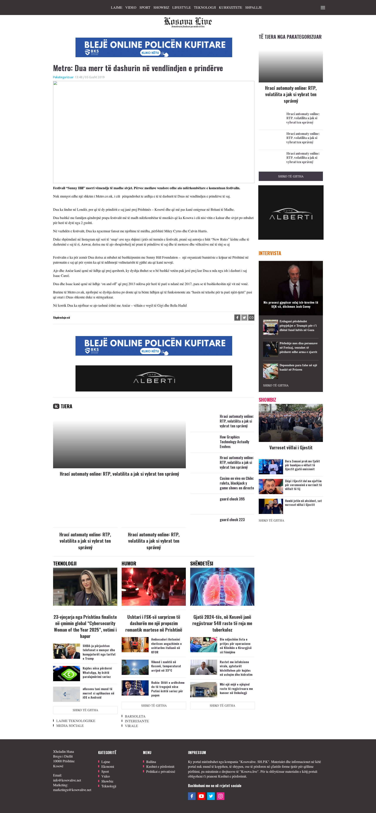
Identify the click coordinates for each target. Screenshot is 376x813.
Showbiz (161, 7)
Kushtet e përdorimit (160, 766)
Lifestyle (181, 7)
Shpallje (253, 7)
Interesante (137, 721)
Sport (144, 7)
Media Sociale (70, 725)
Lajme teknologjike (75, 720)
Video (130, 7)
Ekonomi (107, 766)
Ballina (151, 761)
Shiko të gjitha (85, 710)
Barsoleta (135, 716)
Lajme (116, 7)
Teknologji (205, 7)
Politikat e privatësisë (160, 771)
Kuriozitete (230, 7)
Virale (131, 725)
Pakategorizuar (63, 77)
